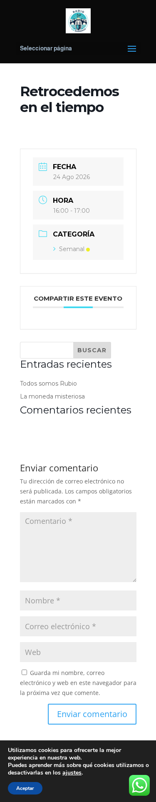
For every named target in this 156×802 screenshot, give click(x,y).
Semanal (71, 249)
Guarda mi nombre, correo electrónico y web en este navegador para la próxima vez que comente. (78, 683)
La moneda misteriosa (52, 396)
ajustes (72, 773)
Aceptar (25, 788)
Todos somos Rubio (48, 383)
